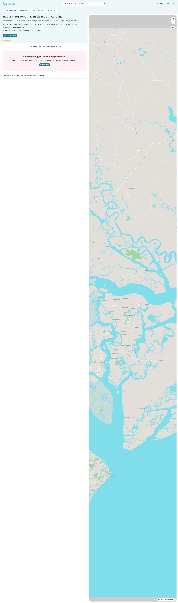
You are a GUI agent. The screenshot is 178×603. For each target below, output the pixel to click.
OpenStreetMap (169, 599)
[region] (133, 308)
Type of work (11, 10)
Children (24, 10)
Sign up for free (10, 35)
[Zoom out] (173, 22)
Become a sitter (163, 3)
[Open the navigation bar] (173, 3)
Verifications (38, 10)
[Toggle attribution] (174, 599)
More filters (51, 10)
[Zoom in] (173, 18)
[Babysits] (9, 3)
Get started (44, 65)
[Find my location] (173, 27)
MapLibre (160, 599)
